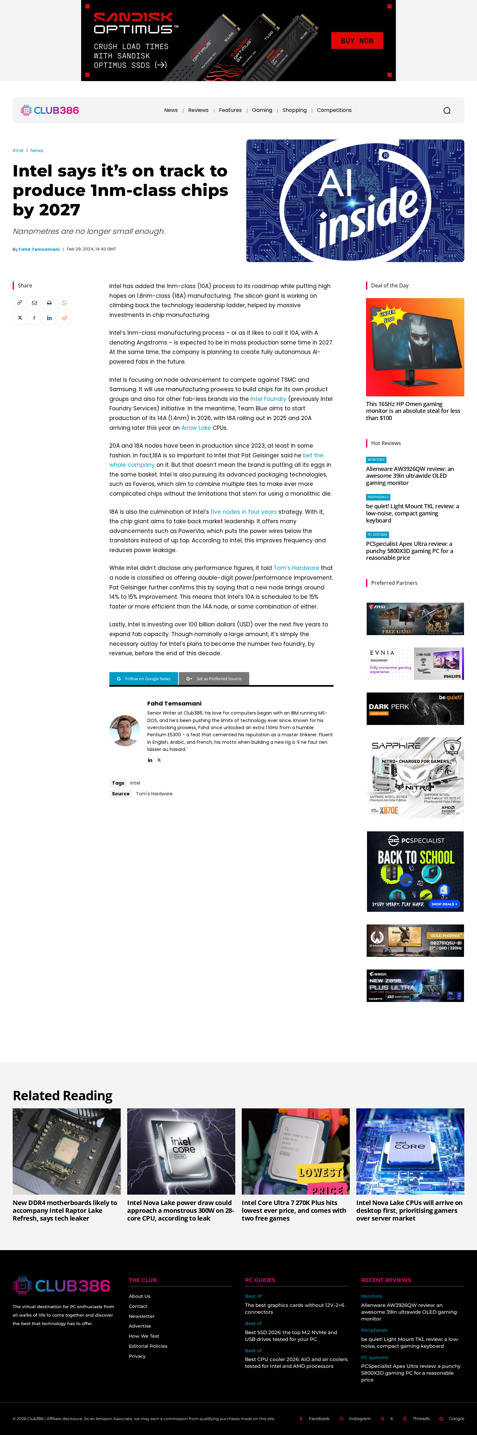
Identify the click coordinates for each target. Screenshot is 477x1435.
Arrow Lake (196, 428)
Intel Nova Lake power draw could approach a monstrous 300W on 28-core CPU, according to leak (180, 1210)
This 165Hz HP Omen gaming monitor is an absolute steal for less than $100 (413, 411)
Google (456, 1418)
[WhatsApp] (63, 302)
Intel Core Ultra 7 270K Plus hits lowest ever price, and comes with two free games (294, 1210)
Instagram (360, 1418)
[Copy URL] (19, 302)
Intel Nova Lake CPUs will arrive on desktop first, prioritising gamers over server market (409, 1210)
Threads (421, 1418)
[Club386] (49, 110)
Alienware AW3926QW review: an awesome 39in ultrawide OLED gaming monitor (410, 476)
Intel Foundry (269, 399)
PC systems (377, 534)
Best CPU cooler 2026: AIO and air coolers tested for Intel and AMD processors (296, 1362)
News (37, 150)
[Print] (49, 302)
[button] (447, 110)
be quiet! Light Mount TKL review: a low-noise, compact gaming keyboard (412, 513)
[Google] (441, 1419)
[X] (19, 318)
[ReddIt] (63, 318)
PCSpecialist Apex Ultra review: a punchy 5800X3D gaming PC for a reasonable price (409, 550)
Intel (18, 150)
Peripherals (378, 497)
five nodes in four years (244, 512)
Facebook (319, 1418)
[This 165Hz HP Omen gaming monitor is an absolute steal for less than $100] (415, 347)
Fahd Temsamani (39, 249)
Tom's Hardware (154, 793)
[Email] (34, 302)
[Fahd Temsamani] (125, 731)
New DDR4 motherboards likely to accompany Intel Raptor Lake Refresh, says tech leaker (65, 1210)
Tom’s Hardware (296, 568)
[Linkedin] (49, 318)
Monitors (376, 459)
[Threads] (404, 1419)
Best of (253, 1296)
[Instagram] (341, 1419)
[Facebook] (34, 318)
